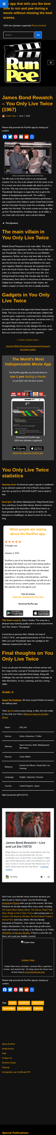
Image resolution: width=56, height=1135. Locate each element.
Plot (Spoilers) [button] (12, 223)
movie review (8, 1008)
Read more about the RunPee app (28, 453)
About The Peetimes (11, 700)
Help (4, 1053)
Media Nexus (8, 1048)
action (12, 1003)
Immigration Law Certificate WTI (16, 1072)
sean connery (24, 1008)
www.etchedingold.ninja (35, 972)
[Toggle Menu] (4, 4)
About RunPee (8, 1044)
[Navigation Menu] (51, 62)
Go (38, 35)
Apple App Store (20, 597)
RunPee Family (9, 1063)
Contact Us (7, 1058)
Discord (18, 933)
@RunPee (6, 933)
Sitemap (5, 1067)
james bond (38, 1003)
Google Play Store (35, 597)
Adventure (24, 1003)
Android (42, 25)
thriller (38, 1008)
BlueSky (26, 933)
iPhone (35, 25)
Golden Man (11, 116)
